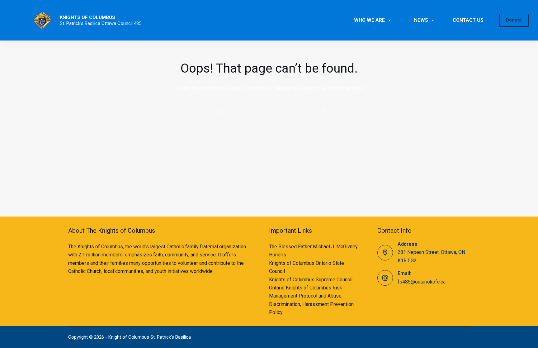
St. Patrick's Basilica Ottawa (88, 23)
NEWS (421, 20)
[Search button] (325, 111)
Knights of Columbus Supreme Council (310, 280)
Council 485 (129, 23)
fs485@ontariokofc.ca (422, 282)
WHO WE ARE (369, 20)
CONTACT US (468, 20)
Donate (514, 20)
